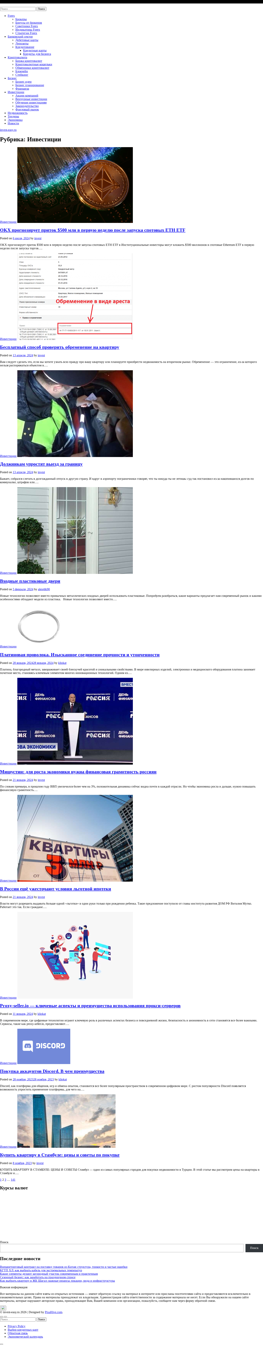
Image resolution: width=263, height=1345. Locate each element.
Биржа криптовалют (28, 60)
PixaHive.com (53, 1312)
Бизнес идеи (23, 81)
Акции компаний (26, 95)
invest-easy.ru (8, 5)
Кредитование (24, 47)
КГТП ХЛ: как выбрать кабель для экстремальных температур (41, 1270)
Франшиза (22, 88)
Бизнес (12, 78)
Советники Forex (26, 26)
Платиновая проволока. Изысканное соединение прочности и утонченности (80, 654)
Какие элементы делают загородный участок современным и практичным (49, 1273)
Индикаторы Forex (27, 29)
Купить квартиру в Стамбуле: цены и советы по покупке (60, 1154)
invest (37, 238)
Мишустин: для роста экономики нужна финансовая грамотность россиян (78, 771)
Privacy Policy (16, 1326)
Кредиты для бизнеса (37, 54)
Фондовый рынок (27, 109)
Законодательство (27, 106)
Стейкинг (21, 74)
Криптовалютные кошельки (33, 64)
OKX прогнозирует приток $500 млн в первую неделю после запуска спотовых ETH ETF (92, 230)
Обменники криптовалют (32, 67)
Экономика (15, 119)
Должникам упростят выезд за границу (41, 463)
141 (13, 1179)
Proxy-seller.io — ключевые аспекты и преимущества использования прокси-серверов (90, 1005)
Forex (11, 15)
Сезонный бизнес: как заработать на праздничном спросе (37, 1277)
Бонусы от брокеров (28, 22)
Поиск (4, 1242)
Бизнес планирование (29, 85)
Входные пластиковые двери (30, 581)
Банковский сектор (20, 36)
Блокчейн (21, 71)
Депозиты (21, 43)
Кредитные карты (35, 50)
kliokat (62, 662)
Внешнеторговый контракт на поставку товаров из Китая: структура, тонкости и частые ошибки (63, 1266)
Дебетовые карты (26, 40)
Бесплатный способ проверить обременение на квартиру (59, 347)
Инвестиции (16, 92)
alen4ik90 (44, 589)
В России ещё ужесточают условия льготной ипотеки (55, 888)
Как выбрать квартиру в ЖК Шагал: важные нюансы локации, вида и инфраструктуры (57, 1280)
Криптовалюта (17, 57)
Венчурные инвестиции (31, 99)
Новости (13, 123)
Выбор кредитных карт (23, 1329)
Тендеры (13, 116)
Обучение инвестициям (31, 102)
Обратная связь (18, 1333)
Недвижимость (18, 113)
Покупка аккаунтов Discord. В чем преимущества (52, 1071)
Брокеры (21, 19)
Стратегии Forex (26, 33)
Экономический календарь (25, 1336)
